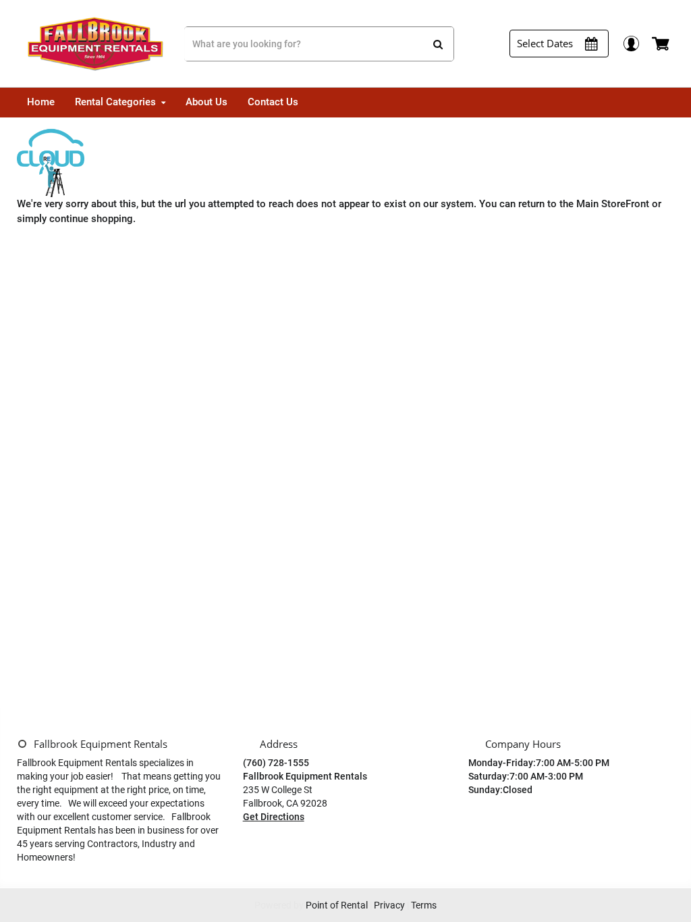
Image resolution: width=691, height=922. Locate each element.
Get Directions (273, 816)
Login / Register (631, 43)
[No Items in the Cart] (661, 44)
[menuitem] (41, 102)
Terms (424, 905)
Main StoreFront (612, 204)
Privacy (389, 905)
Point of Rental (337, 905)
